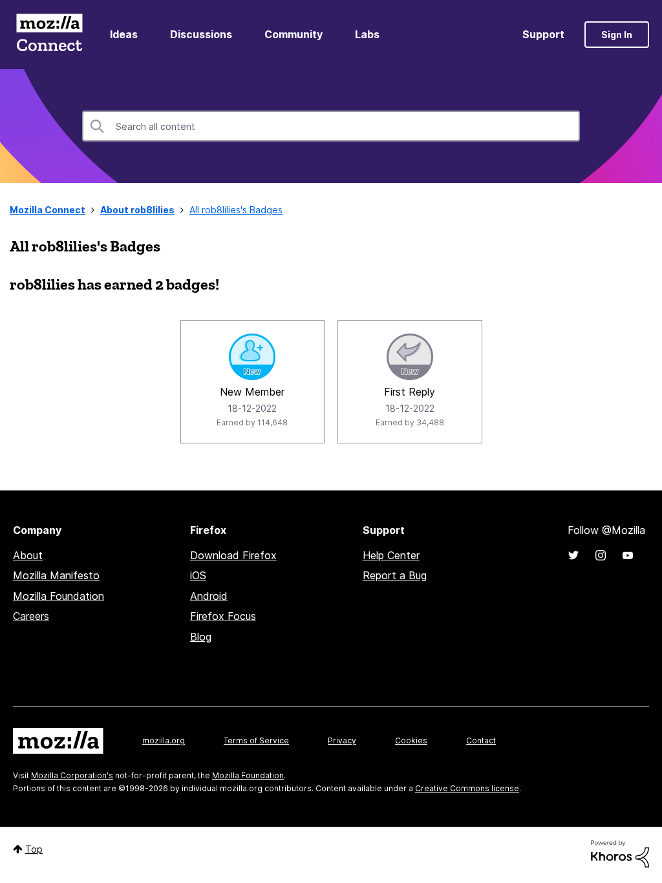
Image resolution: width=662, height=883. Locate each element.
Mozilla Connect (49, 35)
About (28, 555)
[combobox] (331, 126)
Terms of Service (256, 740)
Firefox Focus (223, 616)
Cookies (411, 740)
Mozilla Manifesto (56, 575)
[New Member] (252, 357)
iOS (198, 575)
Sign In (616, 34)
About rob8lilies (137, 209)
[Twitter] (573, 555)
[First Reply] (410, 357)
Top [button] (34, 849)
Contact (481, 740)
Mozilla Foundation (58, 596)
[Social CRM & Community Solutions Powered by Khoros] (620, 852)
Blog (200, 636)
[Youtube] (628, 555)
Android (209, 596)
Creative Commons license (467, 788)
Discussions (201, 34)
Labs (367, 34)
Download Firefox (233, 555)
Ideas (124, 34)
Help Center (391, 555)
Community (293, 34)
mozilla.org (163, 740)
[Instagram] (600, 555)
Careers (31, 616)
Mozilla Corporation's (72, 775)
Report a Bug (395, 575)
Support (543, 34)
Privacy (342, 740)
